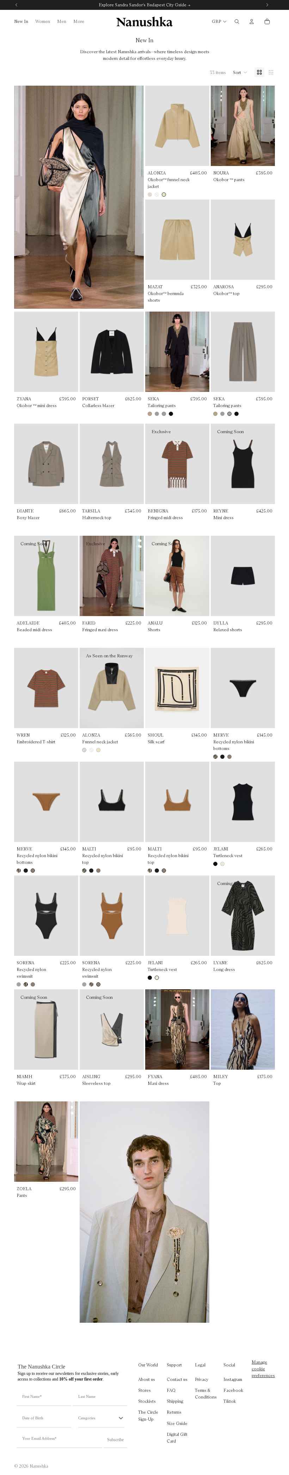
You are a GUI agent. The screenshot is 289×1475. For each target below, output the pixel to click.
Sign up (144, 789)
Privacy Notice (160, 824)
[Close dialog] (215, 680)
